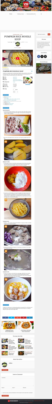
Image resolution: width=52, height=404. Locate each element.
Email (13, 387)
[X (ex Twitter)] (45, 56)
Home (10, 13)
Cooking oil (11, 104)
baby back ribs (8, 96)
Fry (9, 352)
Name (3, 387)
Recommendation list (31, 13)
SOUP (17, 80)
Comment (3, 377)
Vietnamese (15, 78)
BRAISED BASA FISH (28, 354)
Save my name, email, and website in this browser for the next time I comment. (18, 392)
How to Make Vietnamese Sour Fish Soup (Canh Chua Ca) (12, 348)
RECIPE (14, 80)
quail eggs (6, 97)
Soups (21, 34)
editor (20, 47)
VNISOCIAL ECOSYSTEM (38, 400)
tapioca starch (11, 103)
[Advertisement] (26, 23)
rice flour (8, 102)
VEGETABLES (20, 80)
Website (24, 387)
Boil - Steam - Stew (28, 351)
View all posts (5, 369)
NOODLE (19, 79)
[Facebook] (38, 56)
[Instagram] (42, 56)
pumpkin (7, 101)
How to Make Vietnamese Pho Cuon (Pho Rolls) (29, 347)
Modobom (30, 402)
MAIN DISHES (15, 79)
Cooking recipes (20, 13)
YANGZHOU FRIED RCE (11, 354)
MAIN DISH (15, 77)
